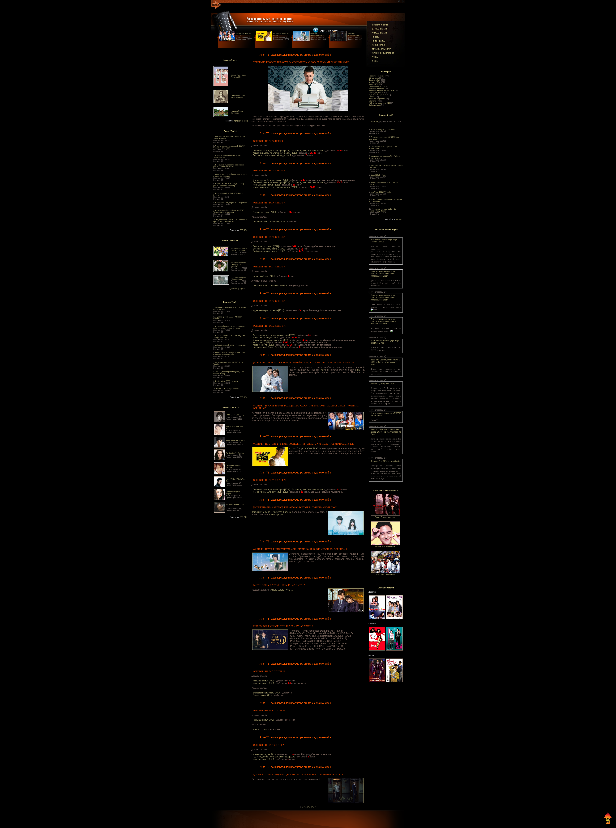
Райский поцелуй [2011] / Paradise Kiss (231, 345)
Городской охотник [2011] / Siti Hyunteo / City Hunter (382, 210)
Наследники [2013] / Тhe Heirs (383, 130)
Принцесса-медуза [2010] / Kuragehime (231, 203)
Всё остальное (375, 105)
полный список (241, 121)
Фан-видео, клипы (376, 92)
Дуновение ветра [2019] (264, 212)
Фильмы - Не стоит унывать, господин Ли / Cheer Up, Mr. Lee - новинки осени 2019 (303, 444)
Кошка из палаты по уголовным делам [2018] (275, 153)
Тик (358, 369)
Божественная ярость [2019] (266, 693)
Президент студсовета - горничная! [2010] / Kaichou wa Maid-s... (228, 166)
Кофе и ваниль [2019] (263, 345)
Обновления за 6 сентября (269, 710)
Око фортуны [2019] (262, 695)
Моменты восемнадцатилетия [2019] (270, 340)
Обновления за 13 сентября (269, 301)
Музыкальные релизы (377, 95)
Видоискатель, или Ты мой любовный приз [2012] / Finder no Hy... (230, 221)
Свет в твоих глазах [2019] (266, 246)
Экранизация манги (377, 86)
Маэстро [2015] (260, 729)
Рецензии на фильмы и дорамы (381, 90)
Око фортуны (276, 514)
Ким (323, 369)
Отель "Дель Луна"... (281, 589)
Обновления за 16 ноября (268, 141)
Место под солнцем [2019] (265, 337)
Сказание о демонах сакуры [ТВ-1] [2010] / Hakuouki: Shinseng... (228, 185)
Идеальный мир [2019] (264, 276)
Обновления (374, 78)
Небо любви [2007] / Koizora (226, 381)
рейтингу (375, 122)
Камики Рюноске (261, 512)
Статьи (371, 97)
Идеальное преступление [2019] (268, 310)
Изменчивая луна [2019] (264, 754)
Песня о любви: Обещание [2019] (269, 221)
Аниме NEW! (374, 84)
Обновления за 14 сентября (269, 267)
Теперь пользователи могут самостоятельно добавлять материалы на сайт (301, 62)
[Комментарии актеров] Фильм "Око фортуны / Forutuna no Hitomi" (295, 507)
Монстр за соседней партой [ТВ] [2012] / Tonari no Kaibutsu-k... (230, 175)
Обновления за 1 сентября (269, 745)
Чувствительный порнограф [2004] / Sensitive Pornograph (228, 147)
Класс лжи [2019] (261, 342)
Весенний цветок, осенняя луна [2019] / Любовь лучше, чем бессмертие (288, 150)
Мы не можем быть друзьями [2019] (270, 180)
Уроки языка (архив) (377, 99)
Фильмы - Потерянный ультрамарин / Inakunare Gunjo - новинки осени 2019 (300, 549)
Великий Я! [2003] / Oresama (227, 389)
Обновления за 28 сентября (269, 170)
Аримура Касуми (282, 512)
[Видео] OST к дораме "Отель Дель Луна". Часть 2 (283, 626)
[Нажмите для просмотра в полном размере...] (308, 110)
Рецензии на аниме (376, 88)
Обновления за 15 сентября (269, 237)
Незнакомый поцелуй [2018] (266, 185)
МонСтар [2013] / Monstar (381, 192)
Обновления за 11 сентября (269, 480)
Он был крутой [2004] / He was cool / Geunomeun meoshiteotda (229, 354)
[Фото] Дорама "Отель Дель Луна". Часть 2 (279, 585)
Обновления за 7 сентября (269, 671)
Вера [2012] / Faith (378, 175)
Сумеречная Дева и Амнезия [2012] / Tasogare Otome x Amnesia (229, 211)
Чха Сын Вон (309, 448)
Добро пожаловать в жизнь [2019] (269, 249)
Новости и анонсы (376, 76)
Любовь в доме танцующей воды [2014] (272, 155)
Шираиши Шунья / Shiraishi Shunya (270, 285)
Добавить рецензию (238, 289)
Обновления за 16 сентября (269, 203)
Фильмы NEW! (374, 82)
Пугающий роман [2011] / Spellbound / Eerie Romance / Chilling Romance (229, 327)
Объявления (374, 101)
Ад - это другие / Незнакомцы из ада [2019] (274, 335)
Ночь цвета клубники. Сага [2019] (269, 347)
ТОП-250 (244, 230)
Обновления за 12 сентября (269, 326)
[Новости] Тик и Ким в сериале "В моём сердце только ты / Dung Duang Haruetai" (304, 362)
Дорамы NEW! (374, 80)
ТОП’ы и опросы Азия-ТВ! (379, 103)
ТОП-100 (244, 517)
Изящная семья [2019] (263, 681)
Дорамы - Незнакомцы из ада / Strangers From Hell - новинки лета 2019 (298, 774)
